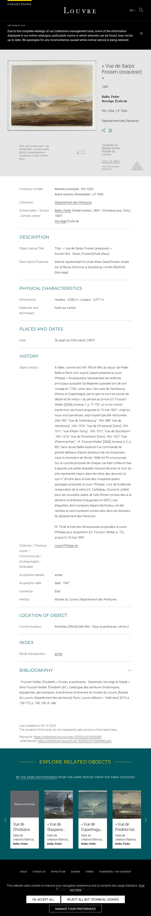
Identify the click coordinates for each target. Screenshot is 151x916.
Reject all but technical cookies (93, 899)
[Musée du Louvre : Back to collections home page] (80, 10)
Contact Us (39, 871)
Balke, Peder (110, 97)
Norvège (108, 101)
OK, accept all (43, 899)
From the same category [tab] (115, 777)
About (23, 871)
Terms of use (58, 871)
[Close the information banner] (141, 33)
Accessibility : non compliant (115, 871)
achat (58, 654)
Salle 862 (111, 161)
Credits (89, 871)
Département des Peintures (73, 202)
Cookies (75, 871)
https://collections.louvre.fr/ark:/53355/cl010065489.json (75, 741)
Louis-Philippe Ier (66, 545)
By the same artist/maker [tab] (36, 777)
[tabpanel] (75, 819)
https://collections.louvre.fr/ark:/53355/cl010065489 (67, 737)
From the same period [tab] (76, 777)
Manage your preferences (75, 909)
